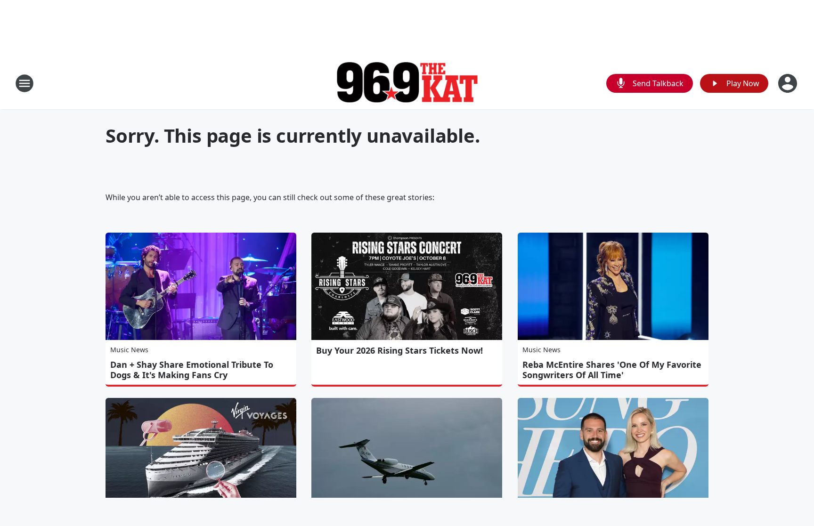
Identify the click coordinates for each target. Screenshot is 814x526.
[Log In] (788, 83)
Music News (129, 349)
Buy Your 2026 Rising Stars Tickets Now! (399, 350)
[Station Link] (407, 83)
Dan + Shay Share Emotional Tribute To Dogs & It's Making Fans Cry (191, 369)
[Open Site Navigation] (24, 83)
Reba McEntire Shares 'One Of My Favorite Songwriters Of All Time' (611, 369)
